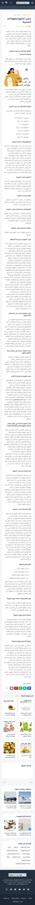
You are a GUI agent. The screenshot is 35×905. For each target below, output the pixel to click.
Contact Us (6, 898)
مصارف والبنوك (25, 860)
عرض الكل (17, 696)
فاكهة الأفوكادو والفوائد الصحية (10, 714)
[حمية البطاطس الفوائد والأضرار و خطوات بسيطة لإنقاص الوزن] (9, 747)
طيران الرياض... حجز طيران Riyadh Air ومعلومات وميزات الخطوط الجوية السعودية (11, 807)
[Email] (12, 688)
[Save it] (5, 26)
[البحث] (2, 3)
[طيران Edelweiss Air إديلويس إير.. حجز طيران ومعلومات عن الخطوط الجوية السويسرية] (24, 798)
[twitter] (24, 889)
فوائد (8, 857)
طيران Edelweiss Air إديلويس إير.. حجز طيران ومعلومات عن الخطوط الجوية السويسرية (25, 807)
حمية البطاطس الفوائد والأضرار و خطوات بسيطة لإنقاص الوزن (10, 756)
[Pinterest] (16, 688)
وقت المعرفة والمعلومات (22, 863)
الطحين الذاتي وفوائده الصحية (10, 735)
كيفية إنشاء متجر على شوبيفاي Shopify (10, 834)
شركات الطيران (16, 857)
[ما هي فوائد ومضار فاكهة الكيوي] (26, 726)
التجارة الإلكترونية (25, 847)
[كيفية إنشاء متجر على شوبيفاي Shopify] (10, 825)
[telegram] (15, 889)
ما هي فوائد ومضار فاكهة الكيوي (26, 735)
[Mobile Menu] (32, 3)
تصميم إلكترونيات (25, 850)
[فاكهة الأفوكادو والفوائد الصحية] (9, 705)
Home (30, 898)
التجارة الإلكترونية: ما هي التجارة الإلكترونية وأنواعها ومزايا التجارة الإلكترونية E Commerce (25, 834)
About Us (23, 898)
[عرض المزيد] (7, 688)
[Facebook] (29, 688)
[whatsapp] (6, 889)
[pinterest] (11, 889)
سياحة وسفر (26, 857)
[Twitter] (25, 688)
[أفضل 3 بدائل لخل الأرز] (26, 747)
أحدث (30, 782)
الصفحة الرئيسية (26, 15)
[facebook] (28, 889)
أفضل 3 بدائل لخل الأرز (26, 756)
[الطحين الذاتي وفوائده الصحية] (9, 726)
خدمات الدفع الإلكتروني (13, 853)
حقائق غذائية (17, 15)
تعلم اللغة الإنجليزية (12, 850)
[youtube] (19, 889)
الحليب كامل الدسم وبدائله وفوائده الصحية (26, 714)
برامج (9, 847)
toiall (21, 901)
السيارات (16, 847)
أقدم (4, 782)
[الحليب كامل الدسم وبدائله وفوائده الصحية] (26, 705)
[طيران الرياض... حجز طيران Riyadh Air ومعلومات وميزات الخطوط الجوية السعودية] (10, 798)
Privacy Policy (15, 898)
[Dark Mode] (10, 3)
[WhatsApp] (20, 688)
